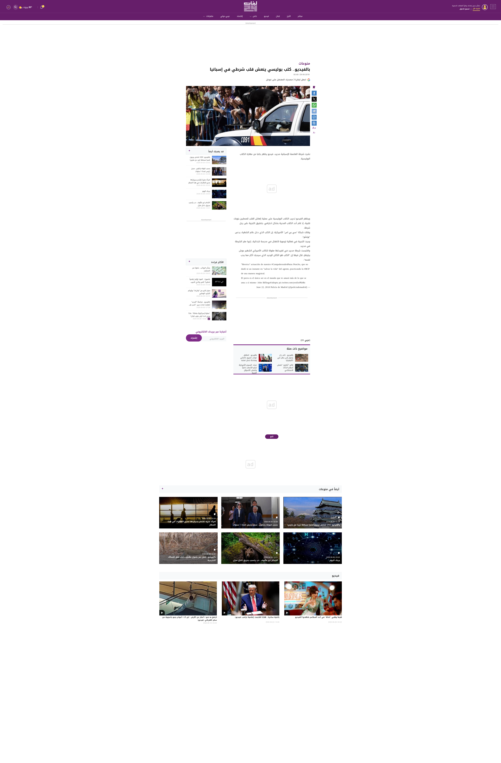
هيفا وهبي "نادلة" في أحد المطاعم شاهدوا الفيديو (318, 617)
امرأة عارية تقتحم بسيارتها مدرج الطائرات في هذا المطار (199, 181)
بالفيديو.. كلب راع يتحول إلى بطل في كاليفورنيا (285, 358)
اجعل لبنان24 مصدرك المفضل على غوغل (286, 80)
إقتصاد (240, 16)
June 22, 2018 (263, 287)
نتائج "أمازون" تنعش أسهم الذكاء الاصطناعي (285, 368)
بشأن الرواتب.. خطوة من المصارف (201, 269)
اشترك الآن (476, 8)
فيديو (266, 16)
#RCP (306, 269)
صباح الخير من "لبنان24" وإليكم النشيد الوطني (199, 292)
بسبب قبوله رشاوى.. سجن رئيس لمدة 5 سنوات (200, 170)
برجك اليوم (206, 191)
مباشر (300, 16)
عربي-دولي (225, 16)
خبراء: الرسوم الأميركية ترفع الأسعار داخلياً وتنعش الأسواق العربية (248, 369)
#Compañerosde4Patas (282, 264)
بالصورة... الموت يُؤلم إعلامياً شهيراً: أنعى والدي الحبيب (200, 281)
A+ (314, 128)
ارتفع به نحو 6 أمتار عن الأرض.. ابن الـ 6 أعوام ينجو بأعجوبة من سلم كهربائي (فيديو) (189, 619)
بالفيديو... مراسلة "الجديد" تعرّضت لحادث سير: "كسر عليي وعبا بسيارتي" (199, 303)
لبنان (278, 16)
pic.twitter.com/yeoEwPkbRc (292, 282)
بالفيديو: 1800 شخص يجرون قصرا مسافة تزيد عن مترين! (200, 158)
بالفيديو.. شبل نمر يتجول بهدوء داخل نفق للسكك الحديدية (192, 558)
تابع (271, 436)
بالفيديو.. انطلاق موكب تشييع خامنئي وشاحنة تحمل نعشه (248, 358)
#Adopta (274, 282)
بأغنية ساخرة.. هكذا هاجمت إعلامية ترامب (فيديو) (257, 617)
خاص (255, 16)
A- (314, 133)
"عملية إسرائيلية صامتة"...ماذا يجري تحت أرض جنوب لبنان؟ (199, 315)
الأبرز (289, 16)
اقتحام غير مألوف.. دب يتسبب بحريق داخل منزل (199, 204)
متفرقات (209, 16)
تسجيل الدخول (464, 8)
